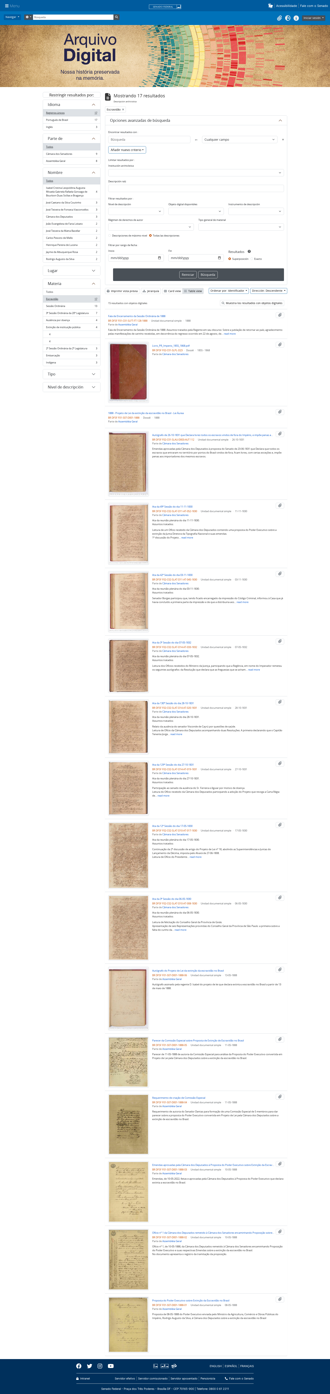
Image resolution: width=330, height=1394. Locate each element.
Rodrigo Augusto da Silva (71, 259)
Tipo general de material (212, 220)
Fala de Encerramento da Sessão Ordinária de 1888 (136, 316)
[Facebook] (80, 1366)
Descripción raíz (117, 181)
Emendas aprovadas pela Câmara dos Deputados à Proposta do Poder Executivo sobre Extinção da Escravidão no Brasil (213, 1165)
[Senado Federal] (165, 7)
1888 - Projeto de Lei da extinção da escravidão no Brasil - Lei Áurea (146, 413)
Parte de (55, 138)
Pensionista (208, 1378)
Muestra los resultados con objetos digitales (253, 303)
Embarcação (71, 356)
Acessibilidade (286, 6)
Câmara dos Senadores (71, 154)
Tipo (51, 374)
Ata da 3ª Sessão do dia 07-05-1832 (171, 642)
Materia (54, 283)
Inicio (111, 251)
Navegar (11, 17)
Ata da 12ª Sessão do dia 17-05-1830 (172, 826)
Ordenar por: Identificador (227, 290)
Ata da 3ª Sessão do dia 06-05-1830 (171, 899)
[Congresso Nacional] (164, 1366)
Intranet (84, 1378)
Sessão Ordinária (71, 307)
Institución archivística (121, 165)
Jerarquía (152, 291)
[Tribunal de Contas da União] (173, 1366)
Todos (49, 147)
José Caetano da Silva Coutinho (71, 203)
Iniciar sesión (312, 18)
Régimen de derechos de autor (125, 220)
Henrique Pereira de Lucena (71, 246)
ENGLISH (216, 1366)
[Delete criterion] (283, 139)
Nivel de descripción (65, 387)
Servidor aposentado (184, 1378)
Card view (174, 291)
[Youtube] (109, 1366)
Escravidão (71, 300)
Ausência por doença (71, 321)
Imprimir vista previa (124, 291)
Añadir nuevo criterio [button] (126, 150)
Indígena (71, 363)
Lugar (53, 270)
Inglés (71, 127)
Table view (195, 291)
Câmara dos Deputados (71, 217)
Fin (170, 251)
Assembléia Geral (71, 161)
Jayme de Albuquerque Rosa (71, 253)
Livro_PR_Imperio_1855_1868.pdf (171, 345)
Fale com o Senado (314, 6)
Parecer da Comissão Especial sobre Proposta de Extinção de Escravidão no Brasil (198, 1040)
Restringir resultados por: (71, 95)
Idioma (54, 104)
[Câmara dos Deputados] (156, 1366)
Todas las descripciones (166, 235)
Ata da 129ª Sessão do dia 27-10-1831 (173, 764)
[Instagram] (100, 1366)
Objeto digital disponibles (182, 204)
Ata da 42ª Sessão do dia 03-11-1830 (172, 575)
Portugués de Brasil (71, 120)
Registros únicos (71, 113)
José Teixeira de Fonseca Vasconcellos (71, 210)
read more (230, 333)
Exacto (258, 259)
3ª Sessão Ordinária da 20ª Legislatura (71, 314)
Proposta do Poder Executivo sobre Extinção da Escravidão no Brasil (190, 1300)
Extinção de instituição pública (71, 328)
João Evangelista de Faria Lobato (71, 224)
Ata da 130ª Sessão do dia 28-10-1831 (173, 703)
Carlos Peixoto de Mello (71, 238)
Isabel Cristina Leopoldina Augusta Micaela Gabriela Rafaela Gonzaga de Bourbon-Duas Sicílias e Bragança (71, 191)
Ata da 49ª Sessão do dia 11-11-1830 (172, 506)
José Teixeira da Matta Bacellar (71, 231)
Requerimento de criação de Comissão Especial (178, 1097)
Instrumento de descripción (244, 204)
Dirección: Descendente (267, 290)
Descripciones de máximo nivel (129, 235)
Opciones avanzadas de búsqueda (140, 120)
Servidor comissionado (153, 1378)
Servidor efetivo (125, 1378)
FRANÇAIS (247, 1366)
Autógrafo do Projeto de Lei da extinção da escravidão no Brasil (188, 970)
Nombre (55, 172)
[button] (271, 5)
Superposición (240, 259)
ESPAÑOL (231, 1366)
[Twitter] (89, 1366)
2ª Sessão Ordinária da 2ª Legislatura (71, 349)
